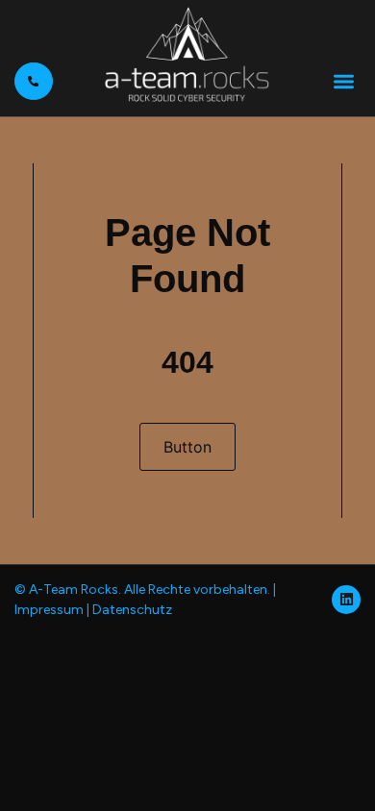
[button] (344, 81)
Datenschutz (132, 610)
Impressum (49, 610)
